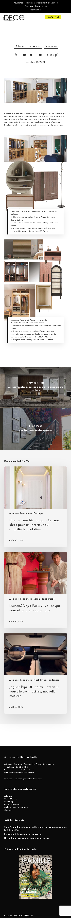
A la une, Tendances (28, 46)
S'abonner (53, 17)
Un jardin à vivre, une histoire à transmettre (26, 839)
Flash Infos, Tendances (46, 680)
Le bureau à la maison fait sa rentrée (23, 834)
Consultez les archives (35, 6)
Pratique (38, 513)
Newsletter (35, 10)
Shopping (51, 46)
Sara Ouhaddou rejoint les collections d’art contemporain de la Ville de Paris (35, 828)
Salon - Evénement (44, 599)
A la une (8, 796)
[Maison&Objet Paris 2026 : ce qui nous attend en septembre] (35, 590)
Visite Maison (10, 799)
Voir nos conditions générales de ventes (23, 779)
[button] (66, 17)
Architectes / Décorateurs (16, 807)
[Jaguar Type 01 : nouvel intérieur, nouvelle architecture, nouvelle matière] (35, 673)
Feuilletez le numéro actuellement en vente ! (36, 3)
